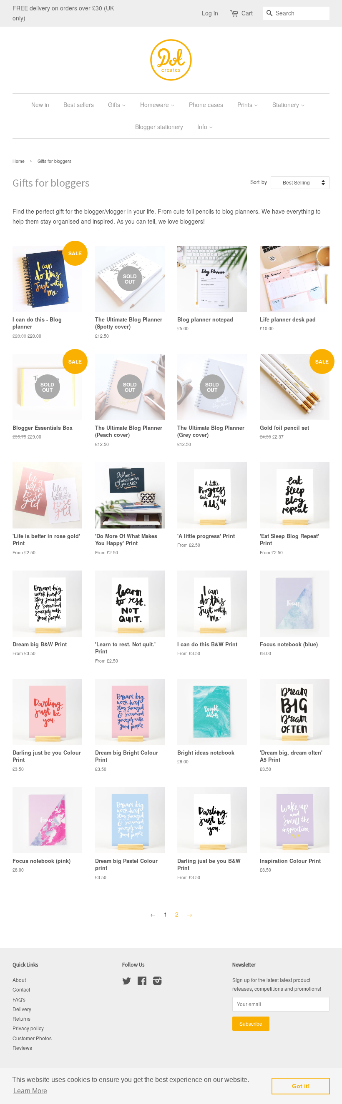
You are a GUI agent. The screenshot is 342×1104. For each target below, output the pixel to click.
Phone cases (206, 104)
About (19, 979)
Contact (21, 989)
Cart (247, 13)
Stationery (286, 104)
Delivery (22, 1008)
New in (40, 104)
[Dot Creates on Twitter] (126, 982)
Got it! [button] (301, 1086)
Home (19, 161)
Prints (245, 104)
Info (203, 126)
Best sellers (78, 104)
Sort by (258, 182)
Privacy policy (28, 1028)
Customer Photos (32, 1038)
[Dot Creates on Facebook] (142, 982)
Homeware (155, 104)
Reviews (22, 1047)
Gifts (115, 104)
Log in (210, 13)
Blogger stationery (159, 126)
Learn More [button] (30, 1090)
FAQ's (19, 999)
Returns (21, 1018)
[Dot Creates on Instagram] (157, 982)
